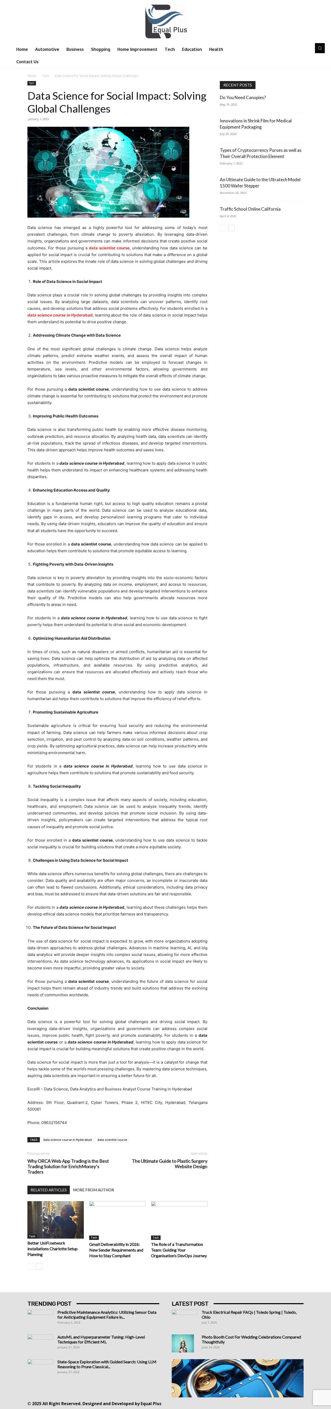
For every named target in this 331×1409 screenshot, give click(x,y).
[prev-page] (30, 1266)
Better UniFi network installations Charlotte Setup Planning (52, 1248)
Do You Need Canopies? (243, 97)
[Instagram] (226, 1403)
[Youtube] (284, 1403)
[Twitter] (261, 1403)
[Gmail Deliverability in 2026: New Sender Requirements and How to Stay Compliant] (117, 1220)
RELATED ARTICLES (49, 1190)
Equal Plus (151, 1403)
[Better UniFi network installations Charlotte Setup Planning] (55, 1220)
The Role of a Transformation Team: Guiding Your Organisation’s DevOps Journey (179, 1250)
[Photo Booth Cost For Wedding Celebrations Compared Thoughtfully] (183, 1343)
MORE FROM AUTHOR (93, 1190)
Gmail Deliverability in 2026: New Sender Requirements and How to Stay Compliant (116, 1250)
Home (31, 76)
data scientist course (112, 1140)
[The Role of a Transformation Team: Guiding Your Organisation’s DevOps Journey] (179, 1220)
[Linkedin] (238, 1403)
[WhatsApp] (272, 1403)
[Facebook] (214, 1403)
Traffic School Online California (250, 209)
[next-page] (39, 1266)
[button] (320, 48)
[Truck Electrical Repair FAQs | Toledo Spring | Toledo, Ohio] (185, 1319)
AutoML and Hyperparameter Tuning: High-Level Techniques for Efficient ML (101, 1339)
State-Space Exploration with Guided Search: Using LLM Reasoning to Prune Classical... (106, 1364)
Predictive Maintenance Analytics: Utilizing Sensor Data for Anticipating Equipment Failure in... (106, 1314)
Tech (45, 76)
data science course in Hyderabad (67, 1140)
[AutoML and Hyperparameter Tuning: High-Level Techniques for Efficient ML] (40, 1343)
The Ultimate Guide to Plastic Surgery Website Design (169, 1163)
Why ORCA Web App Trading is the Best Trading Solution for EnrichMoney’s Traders (68, 1166)
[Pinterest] (249, 1403)
